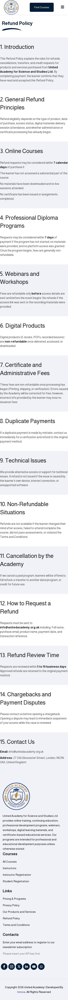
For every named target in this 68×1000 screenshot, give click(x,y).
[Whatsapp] (41, 966)
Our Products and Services (19, 911)
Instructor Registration (17, 874)
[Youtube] (34, 966)
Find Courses (41, 7)
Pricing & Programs (14, 898)
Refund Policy (11, 918)
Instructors (9, 868)
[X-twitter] (19, 966)
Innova (21, 991)
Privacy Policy (11, 905)
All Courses (10, 861)
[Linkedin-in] (26, 966)
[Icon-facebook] (4, 966)
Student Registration (16, 881)
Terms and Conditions (16, 924)
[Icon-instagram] (11, 966)
